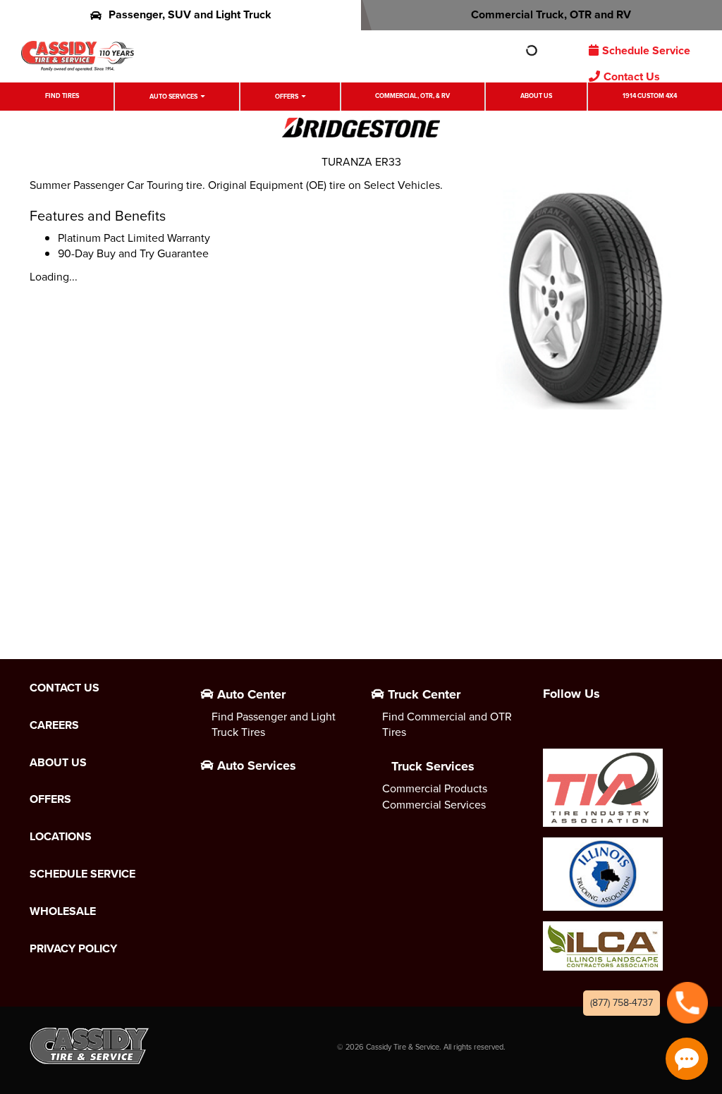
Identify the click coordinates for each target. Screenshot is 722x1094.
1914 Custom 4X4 (650, 96)
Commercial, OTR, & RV (412, 96)
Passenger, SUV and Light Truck (190, 14)
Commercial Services (434, 805)
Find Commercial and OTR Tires (447, 724)
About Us (536, 96)
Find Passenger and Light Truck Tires (274, 724)
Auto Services (173, 97)
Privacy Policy (73, 949)
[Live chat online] (687, 1059)
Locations (61, 836)
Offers (286, 97)
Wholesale (63, 911)
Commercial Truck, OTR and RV (551, 14)
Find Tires (62, 96)
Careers (54, 725)
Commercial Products (434, 788)
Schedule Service (646, 50)
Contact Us (632, 76)
